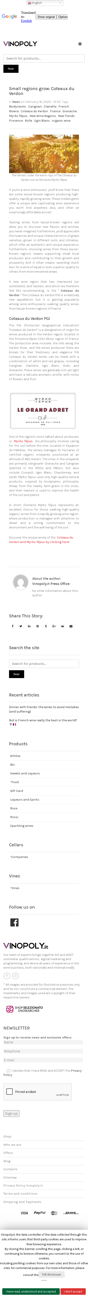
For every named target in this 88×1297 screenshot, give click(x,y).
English (36, 2)
